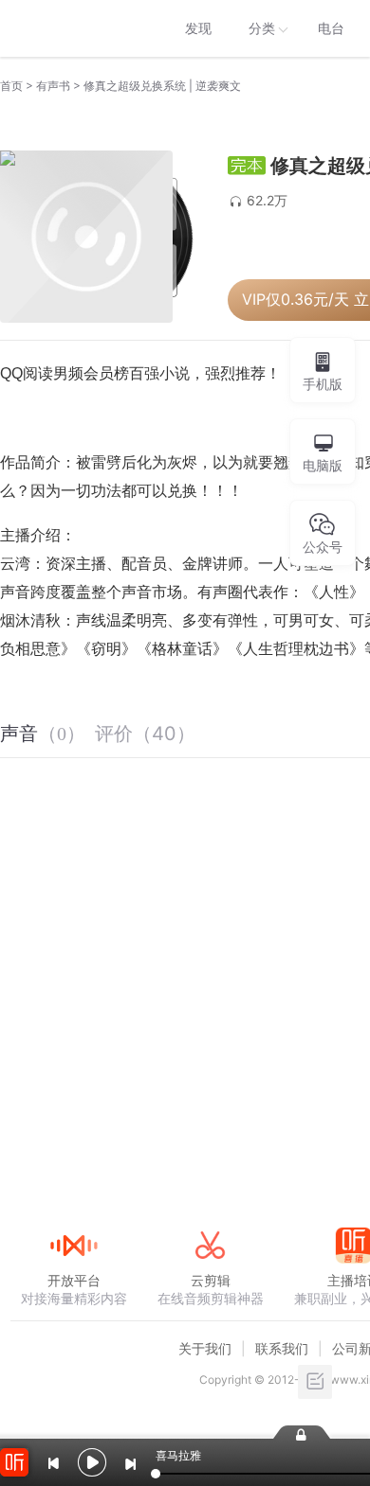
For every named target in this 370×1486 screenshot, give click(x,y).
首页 (11, 86)
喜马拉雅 (73, 28)
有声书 (53, 86)
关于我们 (204, 1348)
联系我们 (281, 1348)
